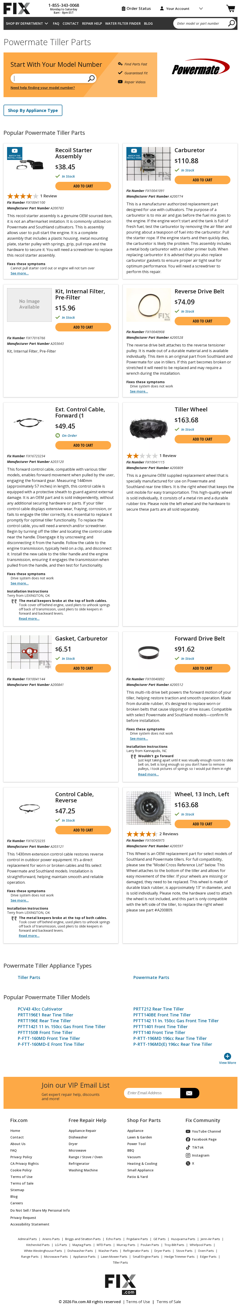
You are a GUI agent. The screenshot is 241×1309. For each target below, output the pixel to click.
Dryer (73, 1144)
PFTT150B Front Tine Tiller (45, 1032)
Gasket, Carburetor (81, 638)
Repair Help (92, 23)
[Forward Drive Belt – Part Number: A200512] (148, 652)
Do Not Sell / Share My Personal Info (33, 1210)
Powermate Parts (151, 977)
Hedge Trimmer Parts (180, 1256)
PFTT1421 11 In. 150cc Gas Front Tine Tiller (61, 1026)
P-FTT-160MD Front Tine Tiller (49, 1038)
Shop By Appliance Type (33, 110)
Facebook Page (204, 1139)
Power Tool (136, 1144)
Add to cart (83, 186)
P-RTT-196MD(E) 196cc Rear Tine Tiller (172, 1044)
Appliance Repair (82, 1130)
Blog (148, 23)
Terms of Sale (21, 1183)
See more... (20, 273)
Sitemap (17, 1190)
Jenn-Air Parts (210, 1239)
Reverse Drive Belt (199, 291)
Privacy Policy (21, 1157)
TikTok (198, 1147)
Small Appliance (140, 1170)
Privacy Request (23, 1217)
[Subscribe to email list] (189, 1093)
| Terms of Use (136, 1301)
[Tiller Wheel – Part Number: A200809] (148, 428)
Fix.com (19, 1120)
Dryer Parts (162, 1251)
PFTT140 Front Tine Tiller (159, 1032)
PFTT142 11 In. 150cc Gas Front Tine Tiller (176, 1020)
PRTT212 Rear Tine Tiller (158, 1009)
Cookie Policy (21, 1170)
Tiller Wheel (191, 409)
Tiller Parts (29, 977)
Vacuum (134, 1157)
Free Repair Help (87, 1120)
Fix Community (202, 1120)
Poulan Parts (150, 1245)
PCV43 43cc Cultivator (40, 1009)
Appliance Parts (84, 1256)
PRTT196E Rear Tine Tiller (44, 1020)
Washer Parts (108, 1251)
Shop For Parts (144, 1120)
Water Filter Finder (123, 23)
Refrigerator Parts (136, 1251)
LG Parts (61, 1245)
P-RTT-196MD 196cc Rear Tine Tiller (170, 1038)
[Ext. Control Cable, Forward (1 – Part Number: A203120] (29, 423)
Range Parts (30, 1256)
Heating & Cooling (142, 1163)
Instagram (200, 1155)
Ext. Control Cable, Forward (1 (80, 412)
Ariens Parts (51, 1239)
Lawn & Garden (139, 1137)
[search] (232, 23)
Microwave (77, 1150)
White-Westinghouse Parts (43, 1251)
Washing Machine (83, 1170)
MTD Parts (104, 1245)
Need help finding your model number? (43, 87)
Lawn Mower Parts (114, 1256)
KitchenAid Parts (38, 1245)
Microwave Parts (56, 1256)
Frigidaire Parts (137, 1239)
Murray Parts (126, 1245)
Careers (16, 1203)
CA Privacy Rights (24, 1163)
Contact (71, 23)
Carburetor (190, 150)
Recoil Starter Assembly (73, 153)
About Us (17, 1144)
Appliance (135, 1130)
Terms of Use (21, 1176)
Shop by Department (24, 23)
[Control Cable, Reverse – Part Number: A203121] (29, 808)
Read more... (29, 618)
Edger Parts (208, 1256)
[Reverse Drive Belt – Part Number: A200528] (148, 305)
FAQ (56, 23)
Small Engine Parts (146, 1256)
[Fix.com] (19, 8)
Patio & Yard (137, 1176)
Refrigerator (79, 1163)
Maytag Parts (81, 1245)
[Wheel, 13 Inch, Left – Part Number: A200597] (148, 808)
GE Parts (159, 1239)
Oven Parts (206, 1251)
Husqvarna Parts (183, 1239)
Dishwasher (78, 1137)
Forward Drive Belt (200, 638)
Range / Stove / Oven (86, 1157)
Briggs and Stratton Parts (83, 1239)
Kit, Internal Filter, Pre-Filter (80, 294)
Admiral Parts (27, 1239)
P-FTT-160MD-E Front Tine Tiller (51, 1044)
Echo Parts (113, 1239)
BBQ (130, 1150)
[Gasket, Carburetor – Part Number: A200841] (29, 652)
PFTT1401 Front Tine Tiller (160, 1026)
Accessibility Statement (29, 1224)
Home (15, 1130)
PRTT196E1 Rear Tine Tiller (45, 1015)
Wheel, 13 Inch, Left (202, 794)
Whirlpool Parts (201, 1245)
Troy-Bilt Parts (174, 1245)
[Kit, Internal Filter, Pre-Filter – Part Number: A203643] (29, 305)
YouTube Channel (206, 1131)
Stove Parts (184, 1251)
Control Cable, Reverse (74, 797)
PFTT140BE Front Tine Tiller (162, 1015)
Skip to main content (121, 10)
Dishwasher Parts (80, 1251)
